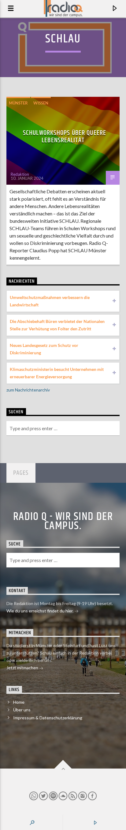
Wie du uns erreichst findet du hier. (40, 610)
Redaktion (20, 174)
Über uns (22, 709)
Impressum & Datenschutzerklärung (47, 717)
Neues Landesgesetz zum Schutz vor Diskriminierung (44, 349)
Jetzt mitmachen (22, 667)
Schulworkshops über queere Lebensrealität (64, 137)
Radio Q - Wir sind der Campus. (63, 521)
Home (18, 702)
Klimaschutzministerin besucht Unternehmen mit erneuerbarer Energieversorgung (57, 373)
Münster (18, 102)
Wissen (40, 102)
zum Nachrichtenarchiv (28, 389)
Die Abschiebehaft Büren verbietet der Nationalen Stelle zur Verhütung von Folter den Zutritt (57, 325)
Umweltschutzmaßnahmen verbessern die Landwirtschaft (50, 301)
